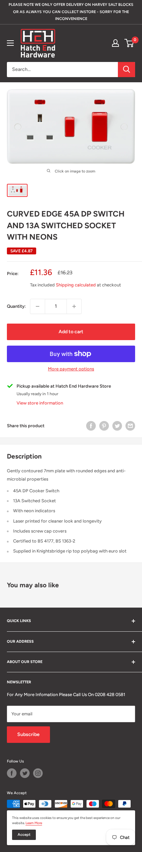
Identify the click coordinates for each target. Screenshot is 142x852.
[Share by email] (130, 426)
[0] (129, 43)
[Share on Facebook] (91, 426)
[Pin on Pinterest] (104, 426)
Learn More (34, 823)
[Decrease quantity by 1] (37, 306)
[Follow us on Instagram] (38, 773)
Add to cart (71, 332)
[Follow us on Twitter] (25, 773)
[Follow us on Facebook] (12, 773)
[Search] (126, 69)
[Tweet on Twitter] (117, 426)
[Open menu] (10, 43)
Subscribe (28, 734)
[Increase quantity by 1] (74, 306)
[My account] (115, 43)
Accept (24, 834)
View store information (40, 403)
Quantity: (16, 306)
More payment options (71, 368)
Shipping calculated (76, 284)
